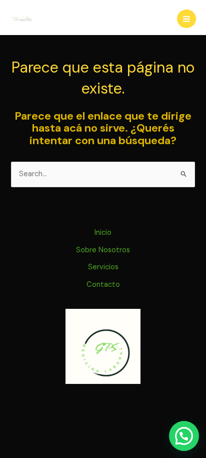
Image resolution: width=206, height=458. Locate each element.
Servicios (103, 267)
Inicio (103, 232)
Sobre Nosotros (103, 250)
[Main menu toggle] (186, 19)
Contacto (103, 284)
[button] (184, 436)
